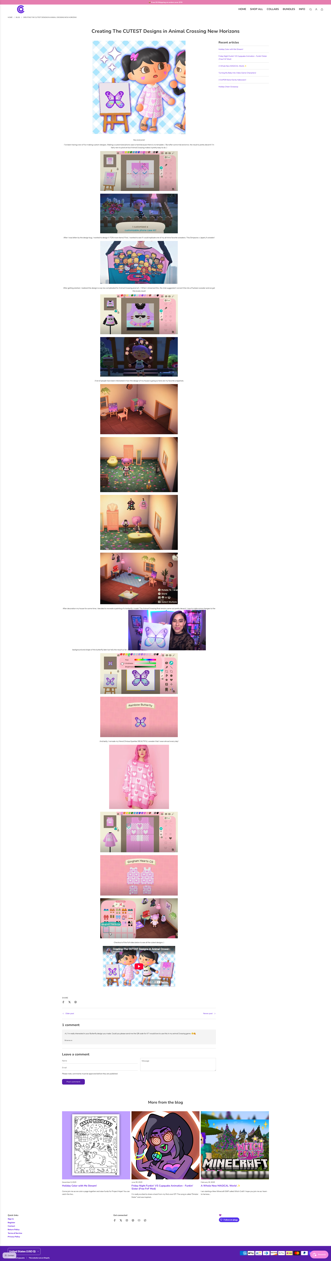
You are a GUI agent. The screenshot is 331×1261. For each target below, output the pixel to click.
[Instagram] (127, 1220)
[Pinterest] (133, 1220)
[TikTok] (145, 1220)
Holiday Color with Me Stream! (231, 49)
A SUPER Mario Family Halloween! (232, 80)
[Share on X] (69, 1002)
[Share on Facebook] (63, 1002)
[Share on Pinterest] (75, 1002)
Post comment (73, 1082)
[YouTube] (139, 1220)
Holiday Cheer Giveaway (228, 87)
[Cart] (322, 9)
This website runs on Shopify (39, 1258)
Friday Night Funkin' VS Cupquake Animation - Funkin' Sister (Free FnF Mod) (162, 1187)
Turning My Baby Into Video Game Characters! (237, 73)
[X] (121, 1220)
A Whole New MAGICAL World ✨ (232, 66)
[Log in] (316, 9)
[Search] (310, 9)
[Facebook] (115, 1220)
